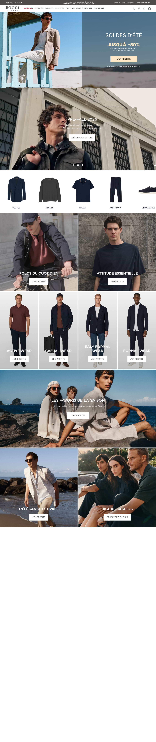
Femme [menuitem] (78, 8)
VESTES (16, 208)
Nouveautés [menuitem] (39, 8)
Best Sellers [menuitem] (87, 8)
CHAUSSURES (148, 208)
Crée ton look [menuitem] (99, 8)
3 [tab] (82, 164)
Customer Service (144, 2)
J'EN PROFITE (38, 281)
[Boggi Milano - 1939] (12, 8)
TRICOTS (49, 208)
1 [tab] (73, 164)
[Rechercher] (133, 8)
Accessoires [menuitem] (59, 8)
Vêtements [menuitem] (49, 8)
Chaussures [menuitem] (70, 8)
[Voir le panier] (149, 8)
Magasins (117, 2)
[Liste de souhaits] (144, 8)
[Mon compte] (139, 8)
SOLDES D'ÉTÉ (28, 8)
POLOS (82, 208)
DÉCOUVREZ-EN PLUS (82, 138)
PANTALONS (116, 208)
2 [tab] (78, 164)
